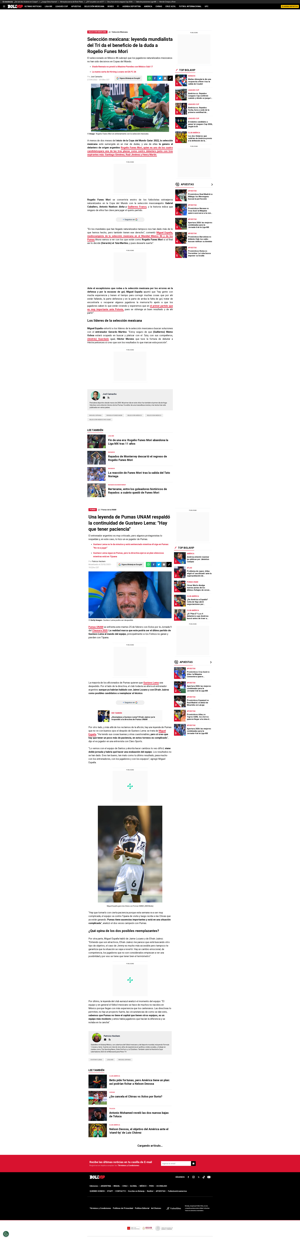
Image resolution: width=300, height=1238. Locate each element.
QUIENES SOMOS (97, 92)
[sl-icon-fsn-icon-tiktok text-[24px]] (203, 78)
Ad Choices (156, 109)
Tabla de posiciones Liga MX (146, 2)
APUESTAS (76, 6)
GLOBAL (133, 87)
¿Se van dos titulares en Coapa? (26, 2)
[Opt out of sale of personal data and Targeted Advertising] (6, 1234)
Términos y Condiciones (128, 66)
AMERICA (148, 6)
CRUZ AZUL (170, 6)
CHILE (125, 87)
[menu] (4, 6)
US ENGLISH (161, 87)
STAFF (110, 92)
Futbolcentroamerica (177, 92)
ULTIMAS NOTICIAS (32, 6)
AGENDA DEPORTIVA (131, 6)
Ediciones (94, 87)
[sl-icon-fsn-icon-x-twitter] (198, 78)
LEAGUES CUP (61, 6)
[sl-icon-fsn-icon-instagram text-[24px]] (193, 78)
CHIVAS (159, 6)
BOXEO (111, 6)
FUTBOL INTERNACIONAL (190, 6)
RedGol (150, 92)
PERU (151, 87)
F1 (118, 6)
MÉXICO (143, 87)
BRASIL (117, 87)
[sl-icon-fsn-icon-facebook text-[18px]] (188, 78)
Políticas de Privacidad (123, 109)
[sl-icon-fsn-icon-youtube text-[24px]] (209, 78)
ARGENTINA (106, 87)
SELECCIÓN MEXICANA (94, 6)
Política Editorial (142, 109)
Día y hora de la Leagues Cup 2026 (120, 2)
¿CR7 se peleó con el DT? (95, 2)
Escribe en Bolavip (136, 92)
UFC (206, 6)
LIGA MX (48, 6)
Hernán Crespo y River (167, 2)
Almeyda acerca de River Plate (71, 2)
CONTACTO (120, 92)
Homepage (199, 50)
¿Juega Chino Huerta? (49, 2)
